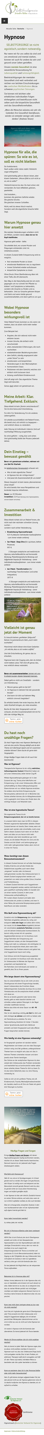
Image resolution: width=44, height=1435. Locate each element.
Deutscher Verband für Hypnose (27, 1423)
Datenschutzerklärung (18, 1431)
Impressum (7, 1431)
